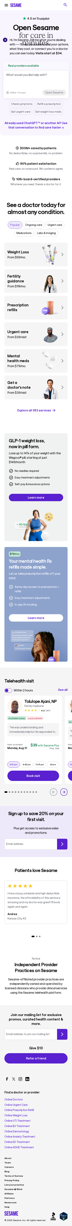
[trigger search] (65, 5)
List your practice (14, 1184)
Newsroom (10, 1202)
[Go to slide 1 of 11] (5, 792)
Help (7, 1207)
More (53, 764)
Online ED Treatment (17, 1142)
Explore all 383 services (34, 410)
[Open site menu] (6, 5)
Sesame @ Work (13, 1189)
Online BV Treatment (17, 1126)
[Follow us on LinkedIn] (27, 1079)
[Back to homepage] (15, 5)
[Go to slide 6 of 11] (21, 792)
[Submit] (62, 844)
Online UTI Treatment (17, 1120)
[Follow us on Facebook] (7, 1079)
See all (63, 689)
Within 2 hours (23, 690)
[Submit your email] (62, 1034)
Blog (6, 1171)
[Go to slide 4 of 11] (15, 792)
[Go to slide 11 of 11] (36, 792)
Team (7, 1162)
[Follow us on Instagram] (20, 1079)
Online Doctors (13, 1099)
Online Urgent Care (16, 1105)
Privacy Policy (11, 1180)
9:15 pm (15, 764)
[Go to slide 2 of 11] (9, 792)
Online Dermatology (16, 1131)
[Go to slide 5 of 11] (18, 792)
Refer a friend (36, 1058)
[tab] (15, 225)
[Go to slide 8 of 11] (27, 792)
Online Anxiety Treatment (19, 1136)
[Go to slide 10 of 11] (33, 792)
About (7, 1158)
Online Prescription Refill (19, 1110)
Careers (9, 1167)
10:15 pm (40, 764)
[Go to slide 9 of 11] (30, 792)
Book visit (42, 776)
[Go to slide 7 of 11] (24, 792)
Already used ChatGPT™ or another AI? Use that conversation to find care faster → (36, 125)
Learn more (36, 497)
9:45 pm (28, 764)
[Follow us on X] (13, 1079)
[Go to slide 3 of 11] (12, 792)
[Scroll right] (64, 792)
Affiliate (9, 1193)
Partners (9, 1198)
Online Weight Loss (16, 1115)
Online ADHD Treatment (19, 1147)
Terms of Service (13, 1175)
